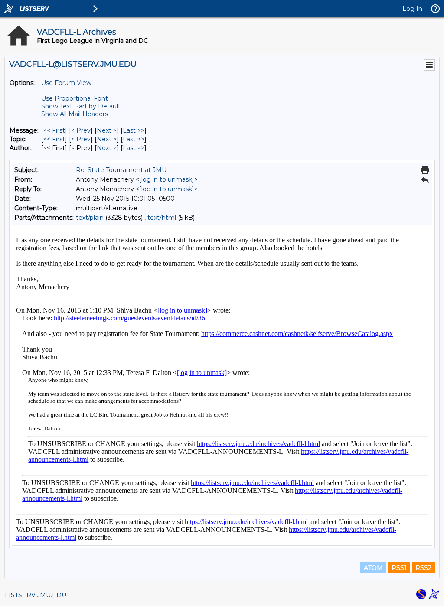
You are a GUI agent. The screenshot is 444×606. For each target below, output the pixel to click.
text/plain (90, 218)
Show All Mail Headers (74, 114)
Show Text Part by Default (81, 106)
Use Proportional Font (74, 98)
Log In (412, 9)
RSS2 (423, 568)
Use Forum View (66, 83)
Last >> (133, 130)
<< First (54, 130)
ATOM (373, 568)
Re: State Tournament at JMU (121, 170)
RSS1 (399, 568)
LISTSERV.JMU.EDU (35, 595)
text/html (161, 218)
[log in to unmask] (166, 179)
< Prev (81, 130)
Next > (107, 130)
